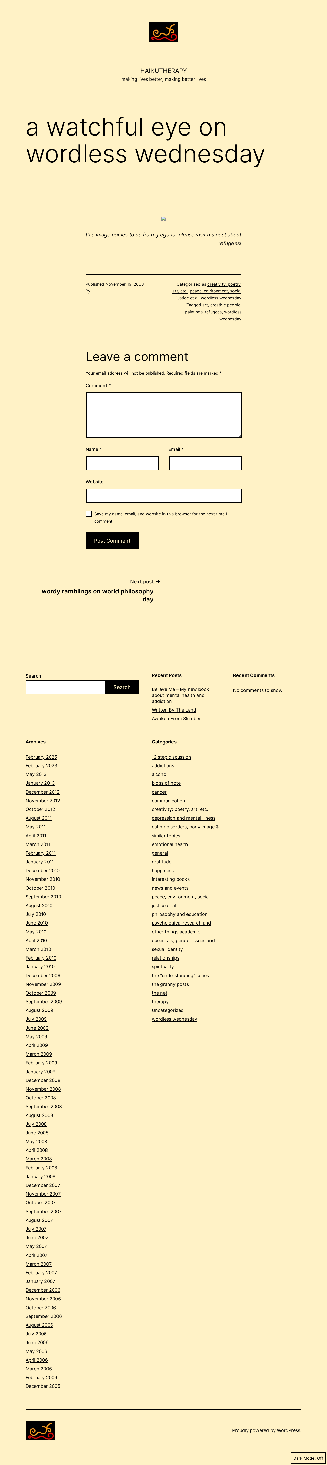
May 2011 (36, 826)
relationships (165, 958)
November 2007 (43, 1194)
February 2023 (41, 765)
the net (159, 993)
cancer (159, 792)
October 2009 (41, 993)
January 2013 (40, 783)
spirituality (163, 966)
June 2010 (37, 923)
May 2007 (36, 1246)
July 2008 (36, 1124)
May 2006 (36, 1351)
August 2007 (39, 1220)
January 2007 (40, 1281)
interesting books (171, 879)
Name (94, 449)
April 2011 (36, 835)
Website (95, 481)
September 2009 (44, 1001)
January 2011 (40, 861)
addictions (163, 765)
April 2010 (36, 940)
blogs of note (166, 783)
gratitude (161, 861)
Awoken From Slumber (176, 718)
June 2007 (37, 1237)
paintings (194, 311)
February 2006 (41, 1377)
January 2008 (40, 1176)
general (160, 853)
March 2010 (38, 949)
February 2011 (41, 853)
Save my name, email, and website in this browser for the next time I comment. (160, 517)
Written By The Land (174, 710)
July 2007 (36, 1229)
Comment (98, 385)
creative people (225, 304)
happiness (163, 870)
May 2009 (36, 1036)
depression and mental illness (183, 818)
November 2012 (43, 800)
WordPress (288, 1430)
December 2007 (43, 1185)
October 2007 (41, 1202)
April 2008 (37, 1150)
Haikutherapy (163, 70)
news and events (170, 888)
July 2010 (36, 914)
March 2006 (39, 1368)
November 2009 (43, 984)
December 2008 (43, 1080)
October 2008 (41, 1097)
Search (33, 676)
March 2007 (39, 1264)
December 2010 (43, 870)
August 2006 (39, 1325)
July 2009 (36, 1019)
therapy (160, 1001)
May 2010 (36, 931)
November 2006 (43, 1298)
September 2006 (44, 1316)
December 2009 (43, 975)
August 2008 (39, 1115)
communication (168, 800)
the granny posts (170, 984)
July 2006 (36, 1333)
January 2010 (40, 966)
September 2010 (43, 896)
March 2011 (38, 844)
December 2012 (43, 792)
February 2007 (41, 1272)
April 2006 (37, 1360)
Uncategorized (168, 1010)
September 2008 (44, 1106)
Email (175, 449)
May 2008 (36, 1141)
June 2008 (37, 1132)
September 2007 (44, 1211)
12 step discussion (171, 757)
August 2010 (39, 905)
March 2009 (39, 1054)
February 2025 (41, 757)
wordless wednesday (221, 297)
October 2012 (40, 809)
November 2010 (43, 879)
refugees (229, 243)
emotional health (170, 844)
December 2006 (43, 1290)
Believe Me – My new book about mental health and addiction (180, 695)
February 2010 (41, 958)
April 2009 (37, 1045)
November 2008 (43, 1089)
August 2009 (39, 1010)
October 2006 (41, 1307)
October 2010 (40, 888)
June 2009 (37, 1028)
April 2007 (37, 1255)
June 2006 (37, 1342)
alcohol (159, 774)
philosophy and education (180, 914)
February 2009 (41, 1062)
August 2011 (39, 818)
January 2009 (40, 1071)
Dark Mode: (304, 1458)
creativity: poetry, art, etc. (180, 809)
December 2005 (43, 1386)
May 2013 (36, 774)
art (205, 304)
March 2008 (39, 1159)
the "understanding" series (180, 975)
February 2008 (41, 1167)
